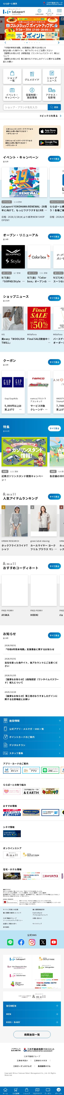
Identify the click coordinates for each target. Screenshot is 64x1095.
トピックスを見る (48, 115)
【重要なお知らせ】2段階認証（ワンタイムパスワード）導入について (31, 54)
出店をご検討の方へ (10, 924)
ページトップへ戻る (57, 1078)
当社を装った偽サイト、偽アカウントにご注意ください (28, 50)
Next (61, 42)
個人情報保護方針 (39, 910)
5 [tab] (34, 43)
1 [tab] (24, 43)
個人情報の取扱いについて (12, 913)
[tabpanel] (32, 28)
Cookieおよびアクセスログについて (40, 914)
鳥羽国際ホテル (44, 1066)
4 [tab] (32, 43)
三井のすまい (22, 1060)
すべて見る (54, 158)
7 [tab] (39, 43)
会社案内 (6, 927)
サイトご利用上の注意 (10, 910)
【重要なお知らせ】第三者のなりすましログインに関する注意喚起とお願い (32, 60)
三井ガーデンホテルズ (22, 1066)
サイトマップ (37, 924)
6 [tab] (37, 43)
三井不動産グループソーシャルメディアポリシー (13, 919)
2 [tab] (27, 43)
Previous (2, 42)
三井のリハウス (40, 1060)
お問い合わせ (37, 918)
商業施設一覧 (32, 1034)
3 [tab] (29, 43)
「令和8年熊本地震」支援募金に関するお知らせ (24, 47)
